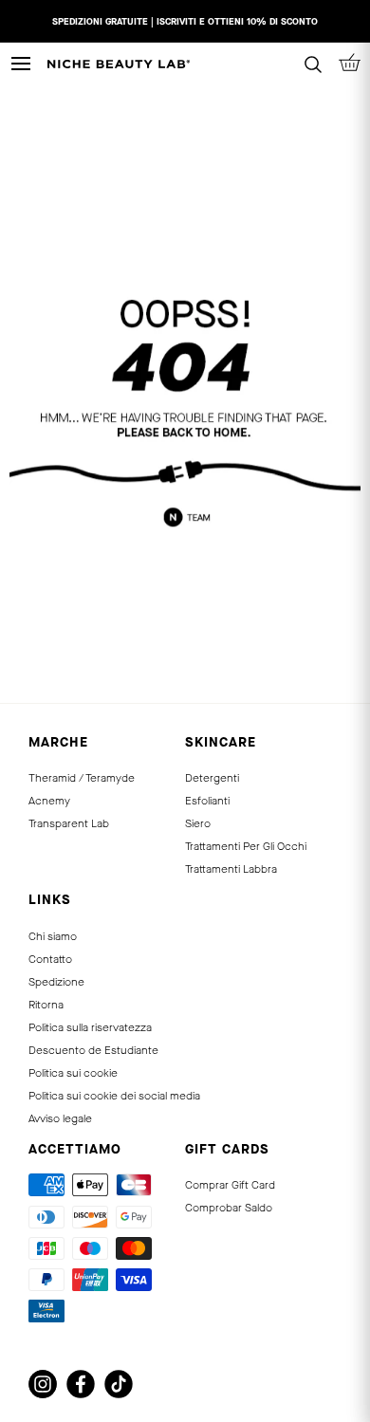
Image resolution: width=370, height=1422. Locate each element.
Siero (198, 823)
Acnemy (49, 800)
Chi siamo (52, 936)
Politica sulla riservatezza (90, 1027)
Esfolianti (207, 800)
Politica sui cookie (73, 1072)
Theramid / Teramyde (81, 777)
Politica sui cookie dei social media (114, 1095)
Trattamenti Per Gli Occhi (245, 846)
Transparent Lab (68, 823)
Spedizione (56, 981)
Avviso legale (60, 1118)
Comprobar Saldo (228, 1207)
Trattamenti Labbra (231, 869)
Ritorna (46, 1004)
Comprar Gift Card (230, 1184)
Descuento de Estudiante (93, 1050)
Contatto (50, 959)
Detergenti (212, 777)
